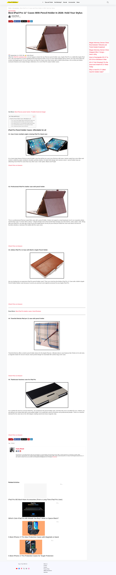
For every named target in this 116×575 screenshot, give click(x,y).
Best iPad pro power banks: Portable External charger (30, 112)
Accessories (72, 2)
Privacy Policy (46, 568)
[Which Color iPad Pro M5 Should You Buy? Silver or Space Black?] (33, 503)
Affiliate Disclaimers (48, 570)
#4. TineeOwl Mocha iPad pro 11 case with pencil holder (22, 124)
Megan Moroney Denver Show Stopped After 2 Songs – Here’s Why (99, 52)
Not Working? (57, 2)
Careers (45, 567)
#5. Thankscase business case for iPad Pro (20, 126)
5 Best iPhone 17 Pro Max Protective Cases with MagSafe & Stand (33, 537)
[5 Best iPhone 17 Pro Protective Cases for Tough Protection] (31, 540)
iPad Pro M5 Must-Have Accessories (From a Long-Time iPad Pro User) (35, 499)
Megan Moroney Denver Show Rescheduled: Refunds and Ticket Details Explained (99, 45)
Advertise (46, 572)
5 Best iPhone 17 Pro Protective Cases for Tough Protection (30, 556)
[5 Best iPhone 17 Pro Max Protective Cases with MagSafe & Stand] (33, 521)
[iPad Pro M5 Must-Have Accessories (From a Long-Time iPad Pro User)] (35, 484)
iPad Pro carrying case (20, 57)
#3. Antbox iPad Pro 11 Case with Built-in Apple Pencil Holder (23, 123)
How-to (65, 2)
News (78, 2)
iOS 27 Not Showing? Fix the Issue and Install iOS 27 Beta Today (98, 64)
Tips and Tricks (49, 2)
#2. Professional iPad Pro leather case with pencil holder (22, 121)
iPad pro (12, 443)
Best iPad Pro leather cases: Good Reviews (28, 311)
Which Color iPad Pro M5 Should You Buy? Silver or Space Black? (33, 518)
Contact (45, 565)
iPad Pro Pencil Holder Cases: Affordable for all (20, 118)
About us (45, 563)
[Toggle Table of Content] (33, 117)
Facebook (54, 456)
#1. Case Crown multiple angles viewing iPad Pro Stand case (23, 120)
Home (9, 8)
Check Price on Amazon (15, 165)
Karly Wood (15, 16)
